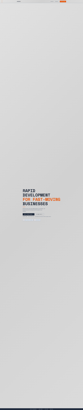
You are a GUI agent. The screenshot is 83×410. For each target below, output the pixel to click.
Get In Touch (63, 1)
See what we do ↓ (39, 214)
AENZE (19, 1)
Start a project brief (28, 214)
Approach (56, 1)
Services (52, 1)
